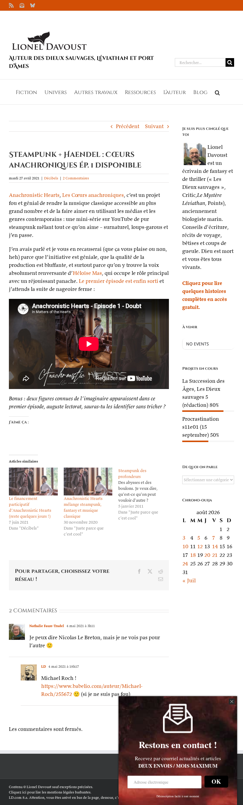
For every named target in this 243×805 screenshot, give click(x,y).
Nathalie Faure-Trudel (46, 626)
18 (193, 554)
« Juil (189, 580)
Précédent (127, 126)
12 (200, 546)
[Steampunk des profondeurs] (145, 494)
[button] (217, 91)
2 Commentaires (76, 178)
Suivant (154, 126)
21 (215, 554)
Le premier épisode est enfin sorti (118, 281)
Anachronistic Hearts (34, 195)
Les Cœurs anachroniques (93, 195)
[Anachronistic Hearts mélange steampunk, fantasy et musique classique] (88, 481)
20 (207, 554)
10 (185, 546)
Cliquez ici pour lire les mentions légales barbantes (49, 792)
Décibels (51, 178)
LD (43, 666)
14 (215, 546)
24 (185, 563)
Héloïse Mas (87, 273)
